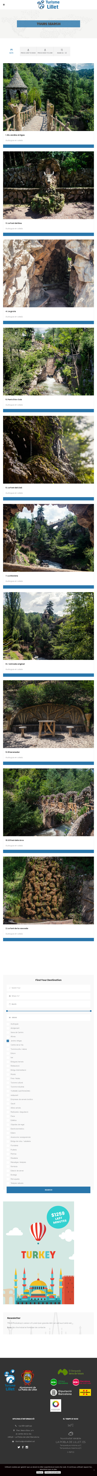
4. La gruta (11, 311)
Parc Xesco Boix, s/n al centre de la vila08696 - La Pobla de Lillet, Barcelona (23, 1433)
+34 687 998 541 (25, 1426)
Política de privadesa (52, 1472)
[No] (94, 1470)
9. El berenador (13, 752)
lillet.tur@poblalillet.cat (25, 1441)
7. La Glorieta (12, 576)
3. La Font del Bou (14, 223)
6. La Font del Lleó (14, 487)
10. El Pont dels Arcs (15, 840)
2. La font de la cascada (17, 928)
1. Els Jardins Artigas (15, 135)
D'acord (39, 1472)
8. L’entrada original (15, 664)
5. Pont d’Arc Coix (14, 399)
